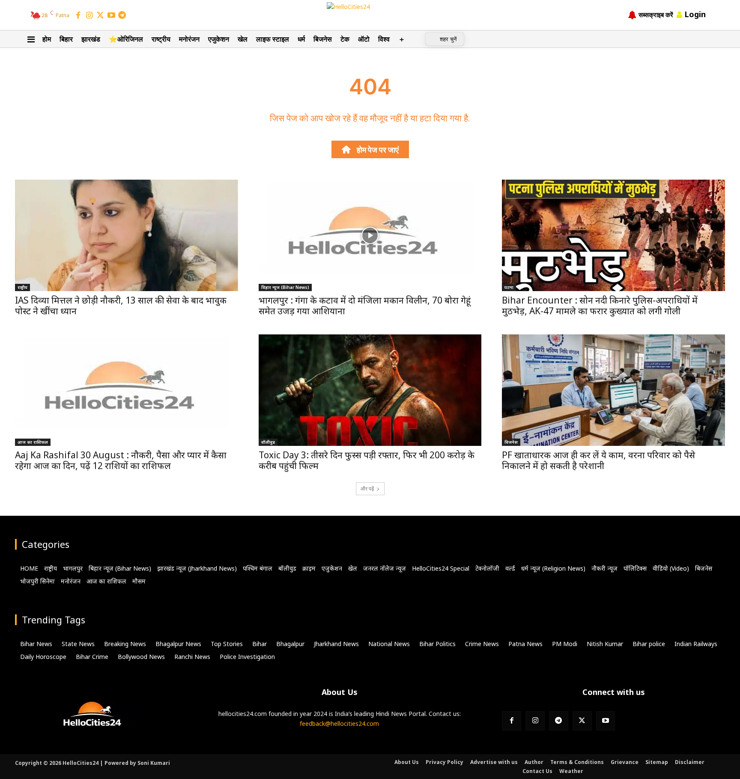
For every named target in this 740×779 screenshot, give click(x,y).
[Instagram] (89, 16)
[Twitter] (100, 16)
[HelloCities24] (370, 14)
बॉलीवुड (268, 442)
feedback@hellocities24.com (339, 723)
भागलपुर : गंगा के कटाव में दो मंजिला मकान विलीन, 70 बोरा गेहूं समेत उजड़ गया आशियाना (365, 305)
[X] (582, 721)
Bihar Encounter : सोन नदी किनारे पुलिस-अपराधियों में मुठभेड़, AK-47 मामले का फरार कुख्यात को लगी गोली (600, 305)
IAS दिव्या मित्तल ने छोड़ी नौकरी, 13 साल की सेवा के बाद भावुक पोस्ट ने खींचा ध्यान (121, 305)
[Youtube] (605, 721)
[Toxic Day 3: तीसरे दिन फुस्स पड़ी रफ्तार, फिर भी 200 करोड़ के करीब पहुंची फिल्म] (370, 390)
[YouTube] (111, 16)
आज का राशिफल (33, 442)
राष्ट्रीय (22, 287)
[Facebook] (78, 16)
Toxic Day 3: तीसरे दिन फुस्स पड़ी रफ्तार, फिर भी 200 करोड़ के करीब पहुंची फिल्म (366, 460)
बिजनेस (511, 442)
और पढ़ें (367, 488)
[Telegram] (122, 16)
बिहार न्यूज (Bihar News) (285, 287)
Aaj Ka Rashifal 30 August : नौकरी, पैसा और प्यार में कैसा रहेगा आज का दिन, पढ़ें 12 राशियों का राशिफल (121, 460)
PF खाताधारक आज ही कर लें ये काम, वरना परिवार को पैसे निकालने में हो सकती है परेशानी (598, 460)
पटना (508, 287)
